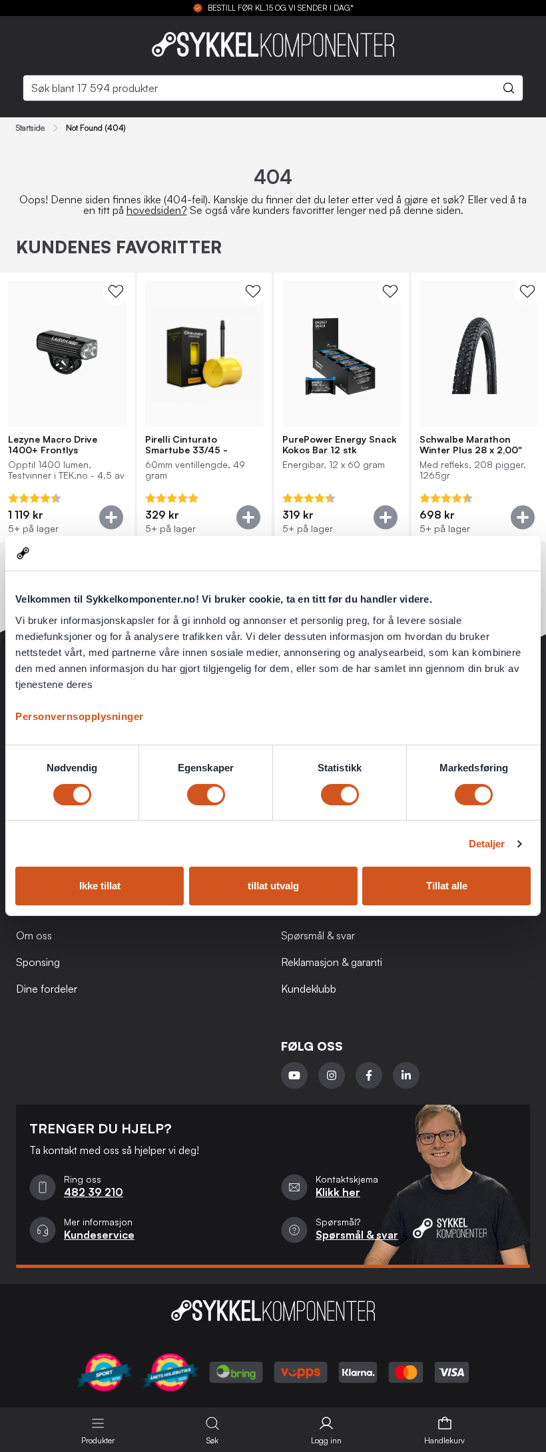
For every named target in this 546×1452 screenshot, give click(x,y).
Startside (30, 128)
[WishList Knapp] (116, 291)
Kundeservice (99, 1234)
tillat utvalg (273, 885)
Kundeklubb (308, 988)
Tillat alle (446, 885)
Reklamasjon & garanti (331, 962)
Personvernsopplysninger (79, 716)
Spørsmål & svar (318, 935)
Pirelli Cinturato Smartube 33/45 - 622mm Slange (186, 444)
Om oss (34, 935)
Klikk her (338, 1192)
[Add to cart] (111, 517)
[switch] (206, 794)
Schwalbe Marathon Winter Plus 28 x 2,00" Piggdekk (470, 444)
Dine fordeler (46, 988)
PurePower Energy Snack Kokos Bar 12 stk (339, 444)
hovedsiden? (157, 210)
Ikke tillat (100, 885)
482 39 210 (93, 1192)
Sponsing (38, 962)
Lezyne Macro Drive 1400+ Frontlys (52, 444)
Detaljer (487, 843)
